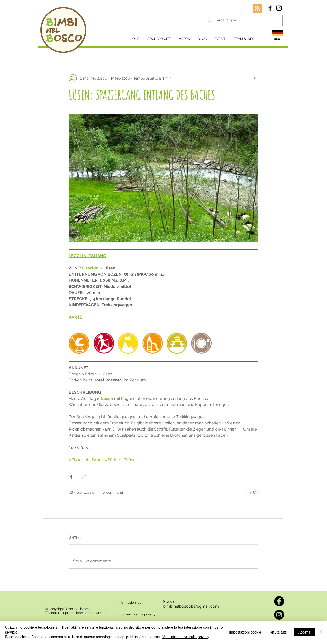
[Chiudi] (321, 632)
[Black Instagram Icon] (279, 8)
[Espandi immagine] (163, 178)
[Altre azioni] (255, 78)
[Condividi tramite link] (83, 476)
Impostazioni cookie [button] (245, 632)
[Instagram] (279, 615)
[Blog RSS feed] (257, 8)
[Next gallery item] (252, 178)
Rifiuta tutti (278, 632)
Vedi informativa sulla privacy (185, 636)
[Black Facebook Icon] (270, 8)
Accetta (304, 632)
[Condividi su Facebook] (71, 476)
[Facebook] (279, 601)
